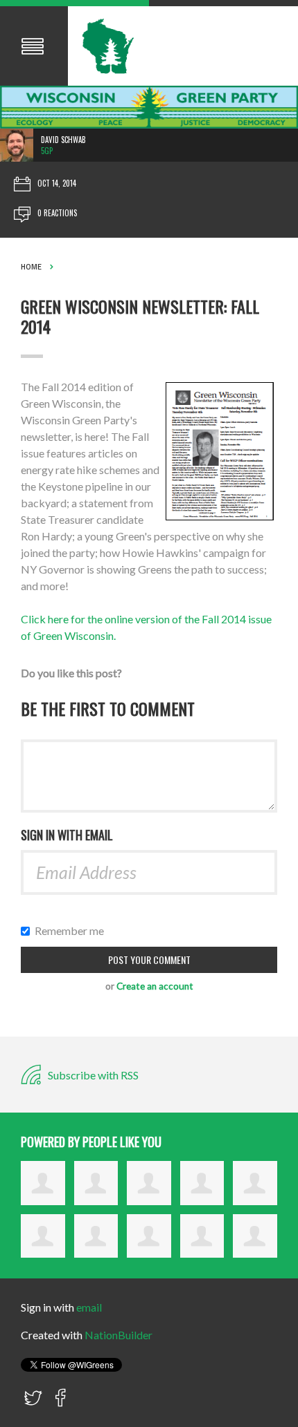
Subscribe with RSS (92, 1074)
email (89, 1307)
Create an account (154, 986)
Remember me (72, 930)
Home (31, 266)
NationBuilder (118, 1334)
